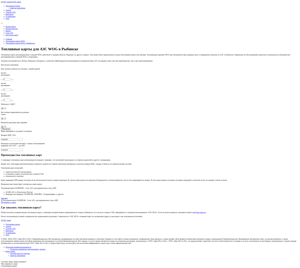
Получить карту (12, 35)
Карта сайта (10, 251)
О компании (10, 16)
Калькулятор (11, 27)
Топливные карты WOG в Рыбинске (20, 43)
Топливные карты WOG (15, 41)
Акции (8, 10)
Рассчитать (6, 129)
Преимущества (12, 29)
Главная (9, 39)
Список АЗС (11, 12)
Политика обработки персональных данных (28, 249)
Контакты (9, 14)
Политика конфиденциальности (18, 247)
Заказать (4, 198)
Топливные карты (13, 6)
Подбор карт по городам (20, 254)
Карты (8, 31)
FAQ (7, 19)
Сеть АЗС (9, 33)
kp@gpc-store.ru (199, 212)
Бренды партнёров (17, 8)
